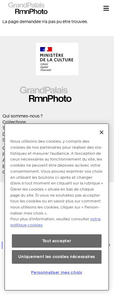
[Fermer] (101, 132)
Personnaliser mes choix (56, 272)
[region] (56, 207)
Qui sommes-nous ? (22, 116)
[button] (106, 8)
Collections (14, 122)
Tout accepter (56, 241)
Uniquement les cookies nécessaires (56, 257)
